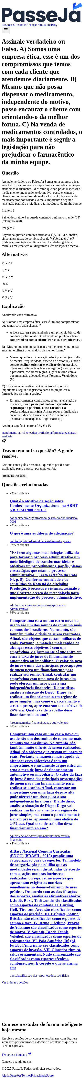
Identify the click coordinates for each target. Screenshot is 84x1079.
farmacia (58, 432)
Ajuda (6, 1075)
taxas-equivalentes (56, 722)
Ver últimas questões (15, 982)
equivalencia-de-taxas (24, 836)
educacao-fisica (59, 975)
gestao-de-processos (40, 605)
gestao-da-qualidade (60, 518)
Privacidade (38, 1075)
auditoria (15, 541)
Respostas (8, 24)
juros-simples (46, 836)
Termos (26, 1075)
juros (13, 722)
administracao (19, 605)
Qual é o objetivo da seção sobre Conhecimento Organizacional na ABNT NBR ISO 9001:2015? (44, 505)
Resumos (20, 24)
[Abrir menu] (6, 30)
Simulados (44, 24)
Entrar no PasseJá (14, 475)
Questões (15, 1075)
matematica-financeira (30, 722)
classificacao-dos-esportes (32, 975)
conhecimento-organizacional (29, 518)
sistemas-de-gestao (59, 541)
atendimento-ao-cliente (16, 432)
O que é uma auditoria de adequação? (42, 533)
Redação (32, 24)
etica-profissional (42, 432)
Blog (54, 24)
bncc (13, 975)
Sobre (50, 1075)
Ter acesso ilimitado (14, 1054)
